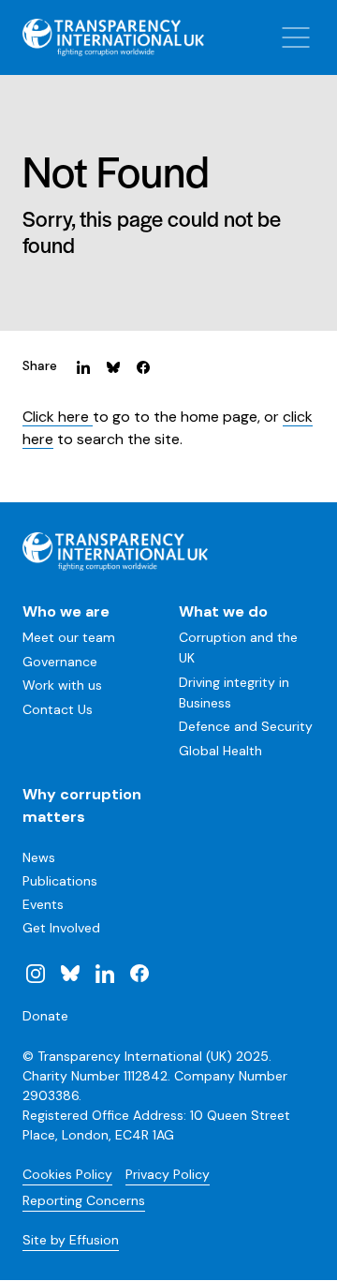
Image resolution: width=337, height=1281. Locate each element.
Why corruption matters (81, 805)
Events (43, 904)
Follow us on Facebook (138, 973)
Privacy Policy (167, 1174)
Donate (45, 1015)
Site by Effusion (70, 1239)
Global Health (220, 750)
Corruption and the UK (238, 647)
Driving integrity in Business (234, 692)
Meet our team (68, 637)
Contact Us (57, 709)
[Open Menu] (296, 37)
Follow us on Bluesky (70, 973)
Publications (59, 880)
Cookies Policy (67, 1174)
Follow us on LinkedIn (105, 973)
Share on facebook (143, 366)
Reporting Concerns (83, 1200)
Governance (59, 661)
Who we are (66, 611)
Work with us (62, 685)
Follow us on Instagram (35, 973)
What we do (223, 611)
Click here (57, 416)
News (38, 857)
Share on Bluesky (113, 366)
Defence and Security (246, 726)
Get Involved (61, 927)
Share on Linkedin (83, 366)
